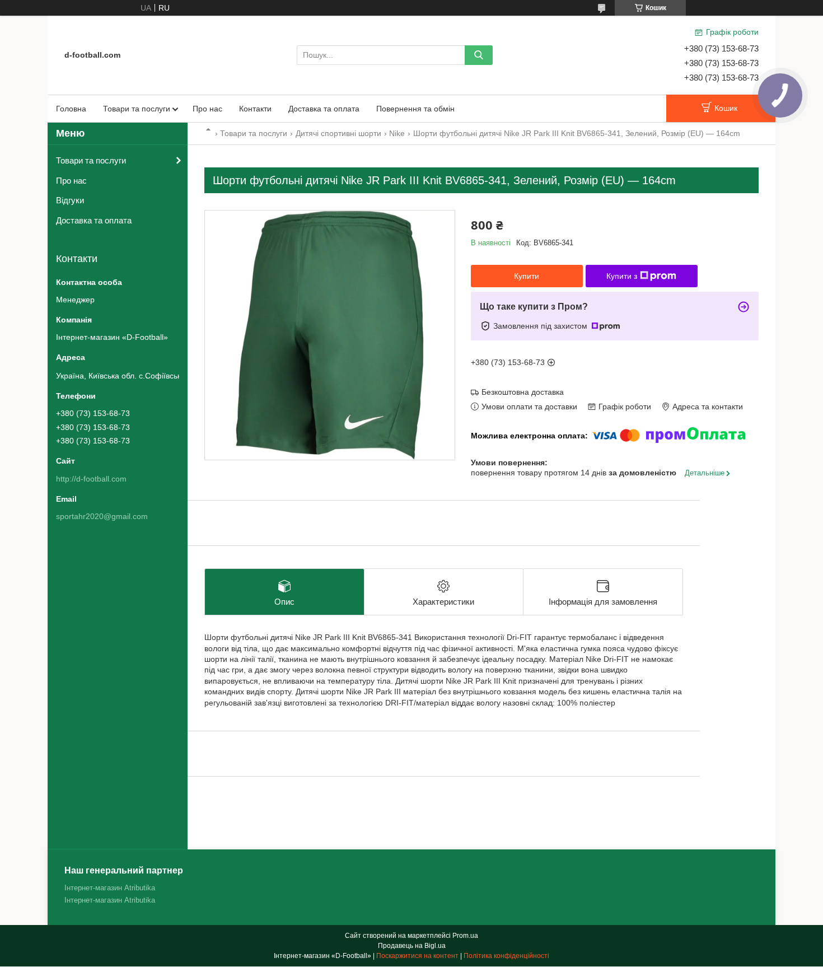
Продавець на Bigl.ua (412, 946)
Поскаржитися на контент (417, 956)
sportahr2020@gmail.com (102, 516)
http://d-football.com (91, 478)
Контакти (255, 108)
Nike (397, 133)
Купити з (621, 276)
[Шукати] (479, 55)
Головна (71, 108)
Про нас (207, 108)
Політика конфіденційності (506, 956)
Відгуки (70, 200)
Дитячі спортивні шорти (338, 133)
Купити (526, 276)
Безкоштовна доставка (522, 391)
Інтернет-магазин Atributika (109, 888)
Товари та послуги (136, 108)
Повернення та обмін (415, 108)
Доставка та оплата (323, 108)
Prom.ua (465, 936)
